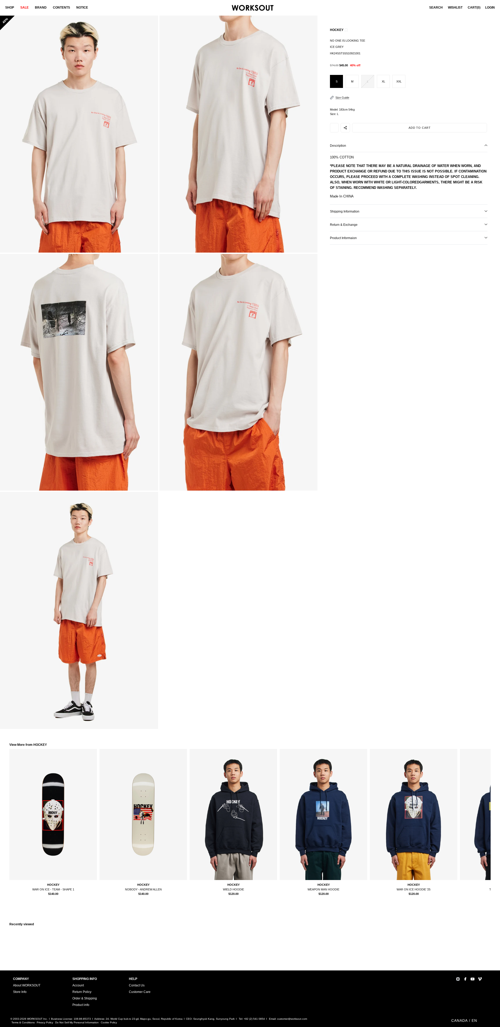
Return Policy (81, 992)
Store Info (20, 992)
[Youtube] (472, 979)
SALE (24, 7)
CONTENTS (61, 7)
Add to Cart (420, 127)
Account (78, 985)
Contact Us (137, 985)
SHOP (9, 7)
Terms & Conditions (23, 1022)
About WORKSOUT (26, 985)
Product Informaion (343, 238)
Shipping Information (344, 211)
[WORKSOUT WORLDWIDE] (252, 8)
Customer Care (140, 992)
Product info (80, 1005)
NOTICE (82, 7)
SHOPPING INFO (84, 979)
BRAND (41, 7)
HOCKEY (336, 30)
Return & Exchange (344, 225)
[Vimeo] (480, 979)
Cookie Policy (109, 1022)
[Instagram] (458, 979)
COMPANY (21, 979)
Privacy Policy (45, 1022)
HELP (133, 979)
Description (338, 145)
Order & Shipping (84, 998)
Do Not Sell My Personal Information (77, 1022)
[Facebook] (465, 979)
